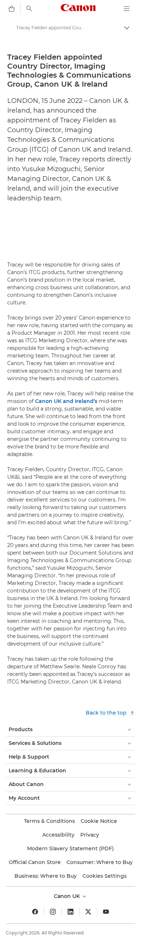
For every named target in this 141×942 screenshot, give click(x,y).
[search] (29, 8)
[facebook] (35, 912)
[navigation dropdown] (126, 8)
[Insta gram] (53, 912)
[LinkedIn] (70, 912)
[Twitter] (88, 912)
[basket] (11, 8)
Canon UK (67, 896)
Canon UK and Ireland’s (66, 401)
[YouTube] (106, 912)
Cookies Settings (104, 876)
